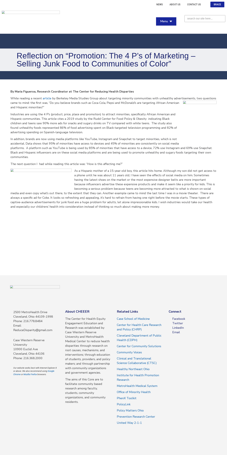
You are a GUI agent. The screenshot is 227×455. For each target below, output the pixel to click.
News (159, 4)
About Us (175, 4)
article (47, 98)
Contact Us (194, 4)
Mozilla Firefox (30, 374)
